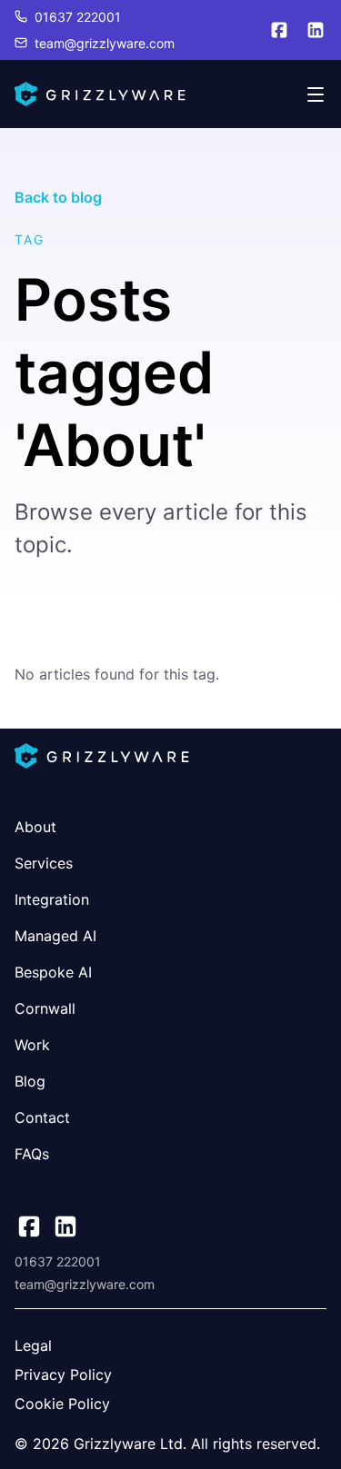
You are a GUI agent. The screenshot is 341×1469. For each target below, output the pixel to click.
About (35, 827)
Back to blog (58, 197)
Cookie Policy (62, 1404)
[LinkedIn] (65, 1226)
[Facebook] (29, 1226)
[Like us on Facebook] (279, 30)
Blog (30, 1081)
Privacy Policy (63, 1374)
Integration (52, 899)
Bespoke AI (53, 972)
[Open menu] (315, 94)
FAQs (32, 1154)
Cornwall (45, 1008)
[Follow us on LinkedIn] (315, 30)
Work (32, 1045)
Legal (33, 1345)
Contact (42, 1117)
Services (44, 863)
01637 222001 (78, 17)
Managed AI (55, 936)
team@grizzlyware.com (105, 43)
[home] (100, 94)
